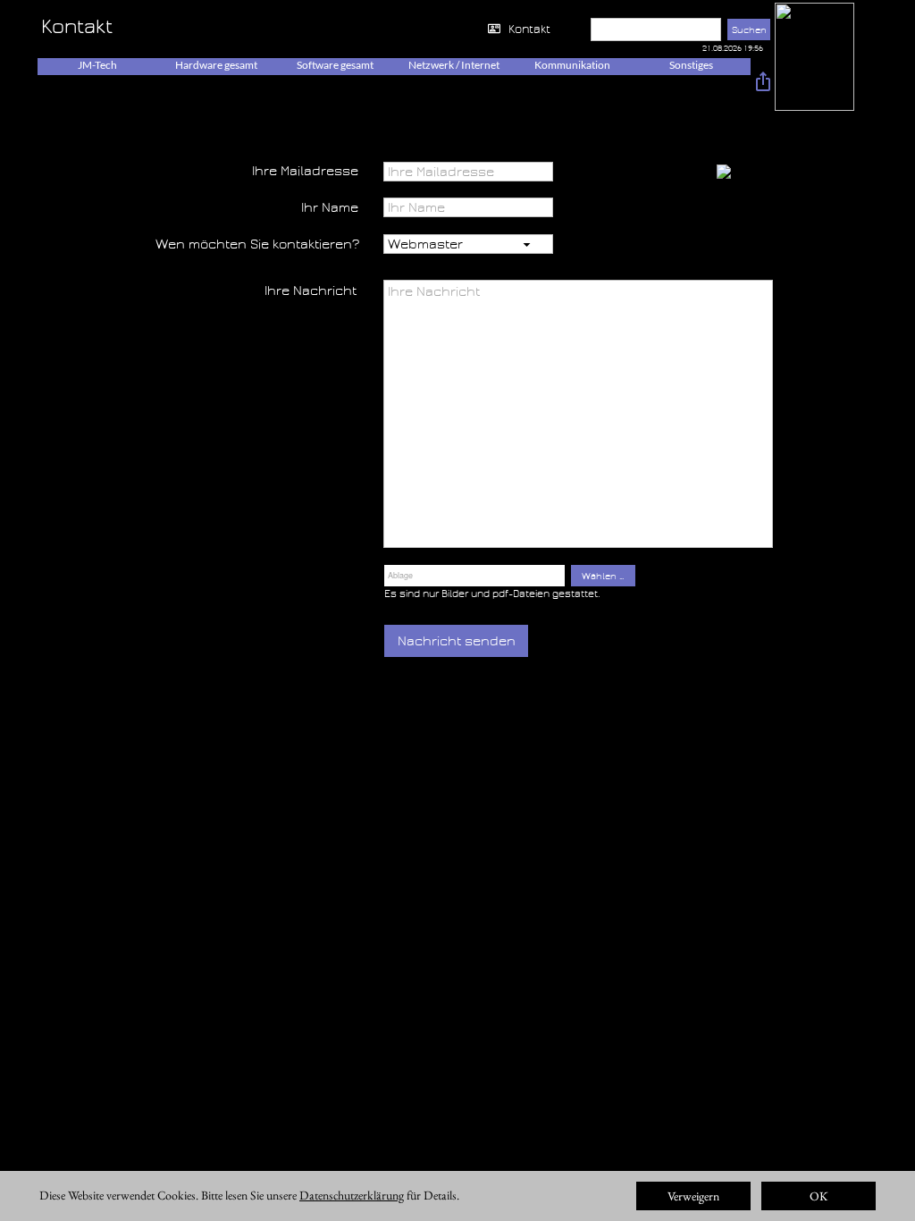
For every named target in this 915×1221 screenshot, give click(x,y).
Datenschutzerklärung (351, 1195)
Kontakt (529, 29)
